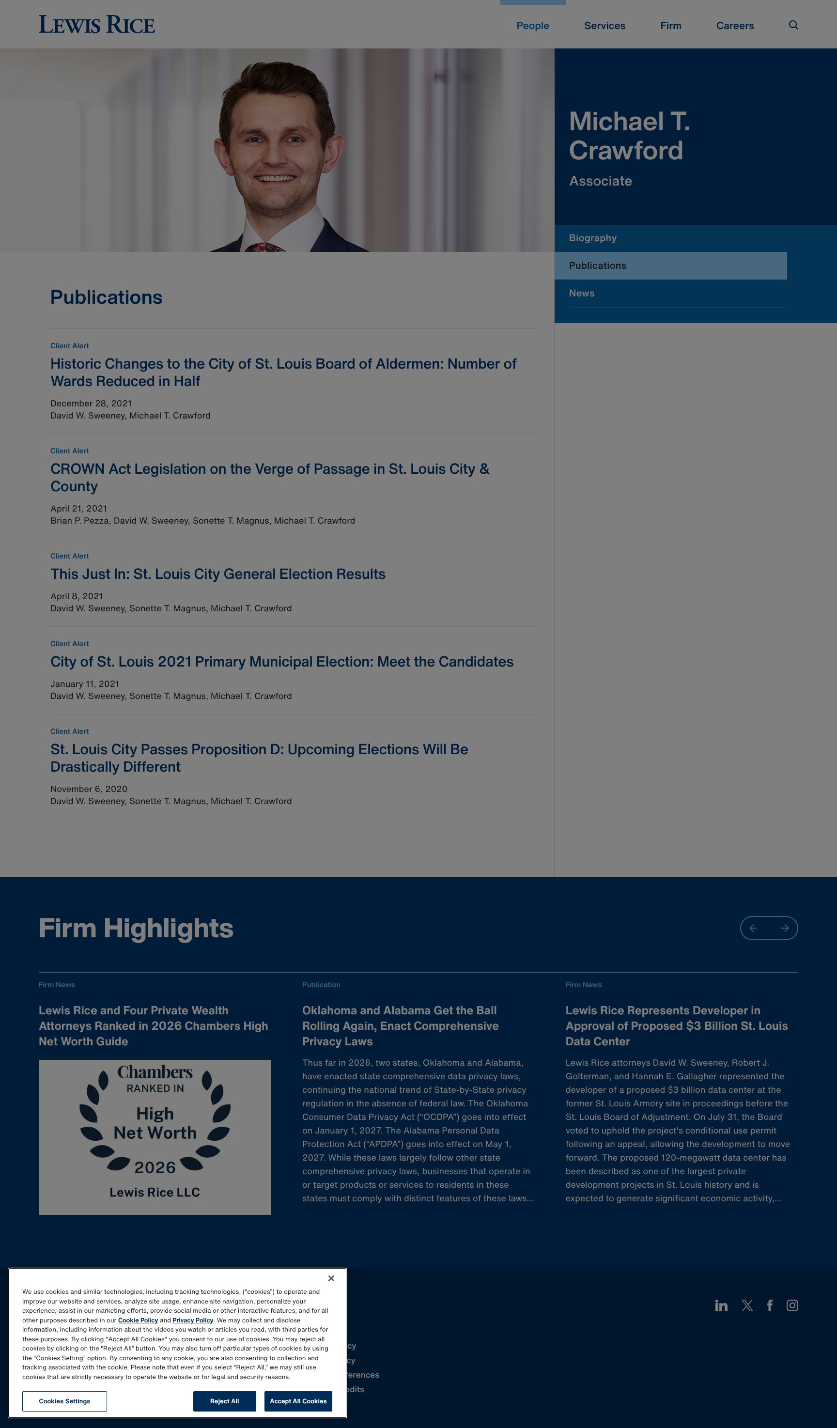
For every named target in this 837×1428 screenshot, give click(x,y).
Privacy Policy (193, 1320)
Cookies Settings (65, 1401)
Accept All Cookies (298, 1401)
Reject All (224, 1401)
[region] (177, 1343)
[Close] (331, 1278)
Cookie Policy (138, 1320)
